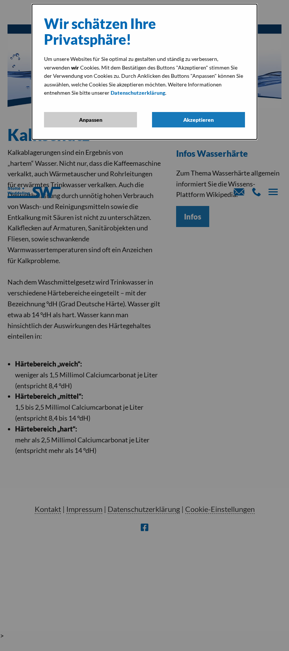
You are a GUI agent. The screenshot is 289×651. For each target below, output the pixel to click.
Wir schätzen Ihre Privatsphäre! (100, 31)
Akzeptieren (198, 120)
